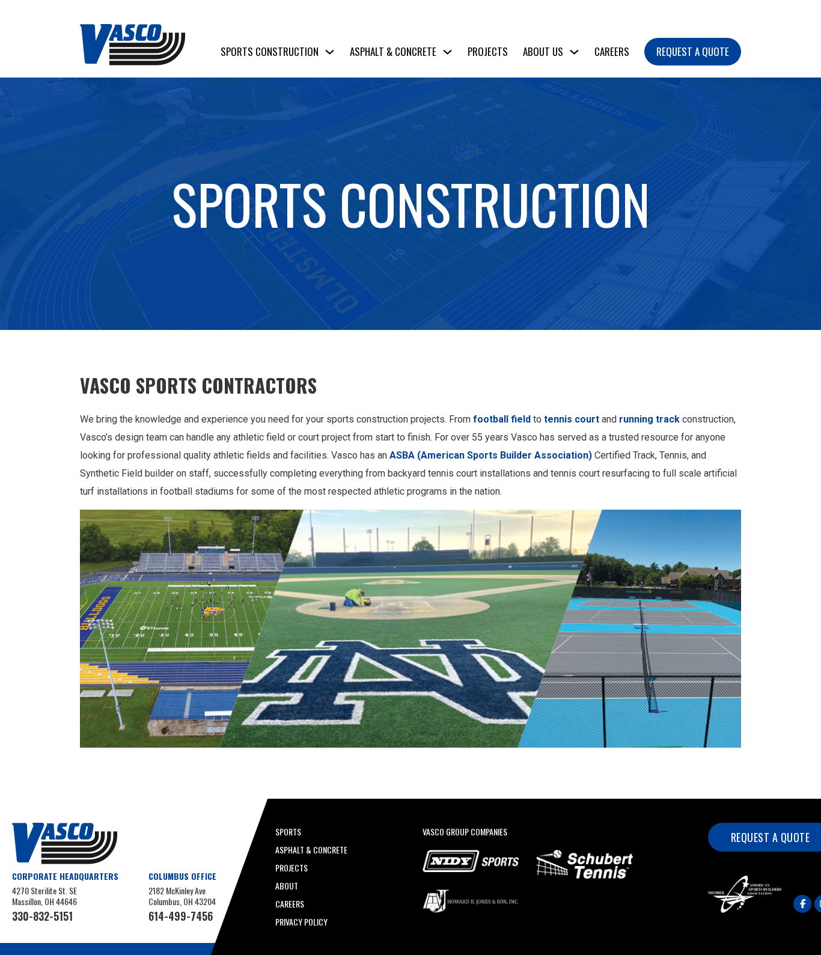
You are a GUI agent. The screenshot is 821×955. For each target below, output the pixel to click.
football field (502, 419)
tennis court (571, 419)
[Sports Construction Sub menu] (330, 52)
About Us (543, 51)
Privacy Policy (301, 921)
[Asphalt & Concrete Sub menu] (447, 52)
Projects (488, 51)
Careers (611, 51)
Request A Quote (692, 51)
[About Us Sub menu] (574, 52)
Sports (288, 831)
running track (650, 419)
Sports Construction (270, 51)
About (286, 885)
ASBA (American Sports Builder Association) (490, 455)
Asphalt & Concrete (393, 51)
